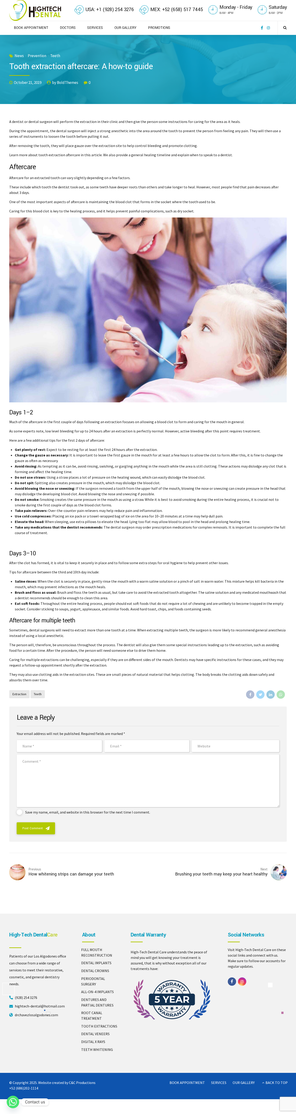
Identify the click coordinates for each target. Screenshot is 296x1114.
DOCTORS (68, 27)
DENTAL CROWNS (95, 970)
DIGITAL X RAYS (93, 1041)
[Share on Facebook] (250, 694)
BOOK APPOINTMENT (31, 27)
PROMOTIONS (159, 27)
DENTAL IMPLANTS (96, 963)
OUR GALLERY (125, 27)
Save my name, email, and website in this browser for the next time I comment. (87, 812)
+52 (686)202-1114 (23, 1088)
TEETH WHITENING (97, 1049)
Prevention (37, 55)
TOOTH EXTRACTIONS (99, 1026)
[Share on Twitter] (260, 694)
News (19, 55)
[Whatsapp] (13, 1102)
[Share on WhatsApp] (281, 694)
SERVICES (95, 27)
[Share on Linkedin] (270, 694)
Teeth (55, 55)
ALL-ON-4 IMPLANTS (97, 991)
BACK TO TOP (276, 1082)
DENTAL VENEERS (95, 1033)
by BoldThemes (65, 82)
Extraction (19, 694)
